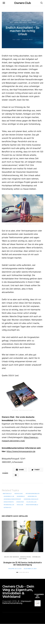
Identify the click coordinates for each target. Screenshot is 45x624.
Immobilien (33, 496)
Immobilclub (9, 496)
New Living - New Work (18, 22)
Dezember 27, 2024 (30, 568)
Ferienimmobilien (33, 493)
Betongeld (8, 493)
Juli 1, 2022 (16, 39)
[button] (17, 572)
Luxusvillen (31, 502)
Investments (9, 502)
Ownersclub (9, 504)
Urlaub (20, 504)
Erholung (19, 493)
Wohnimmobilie (32, 504)
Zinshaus (8, 507)
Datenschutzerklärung (12, 603)
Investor (20, 502)
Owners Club (22, 3)
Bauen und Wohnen (11, 557)
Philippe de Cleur (14, 568)
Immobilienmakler (31, 499)
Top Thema (32, 22)
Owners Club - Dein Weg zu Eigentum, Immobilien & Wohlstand (18, 591)
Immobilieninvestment (13, 499)
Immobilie (21, 496)
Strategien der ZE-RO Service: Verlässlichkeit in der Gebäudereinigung (22, 563)
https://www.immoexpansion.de (21, 451)
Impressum (26, 601)
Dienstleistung (25, 557)
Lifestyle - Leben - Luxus (22, 20)
